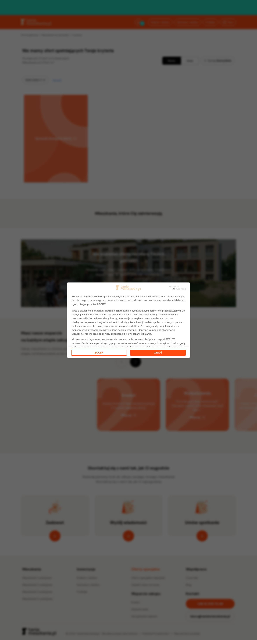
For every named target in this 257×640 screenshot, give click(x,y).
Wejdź (158, 352)
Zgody (99, 352)
